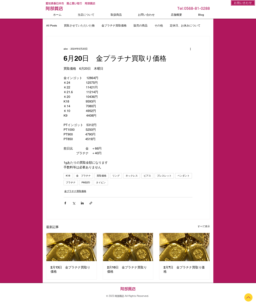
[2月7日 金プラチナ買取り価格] (184, 247)
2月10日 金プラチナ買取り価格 (127, 269)
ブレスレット (164, 175)
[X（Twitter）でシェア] (73, 203)
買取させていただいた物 (79, 25)
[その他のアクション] (190, 49)
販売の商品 (141, 25)
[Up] (248, 297)
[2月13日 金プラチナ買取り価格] (71, 247)
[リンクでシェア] (90, 203)
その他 (158, 25)
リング (116, 175)
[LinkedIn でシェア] (82, 203)
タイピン (101, 182)
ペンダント (183, 175)
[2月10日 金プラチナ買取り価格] (128, 247)
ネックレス (132, 175)
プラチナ (71, 182)
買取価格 (101, 175)
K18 (68, 175)
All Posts (51, 25)
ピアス (147, 175)
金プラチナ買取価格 (114, 25)
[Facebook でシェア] (65, 203)
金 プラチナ (83, 175)
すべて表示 (204, 226)
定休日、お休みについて (185, 25)
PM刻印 (86, 182)
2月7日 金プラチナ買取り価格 (184, 269)
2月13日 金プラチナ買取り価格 (70, 269)
